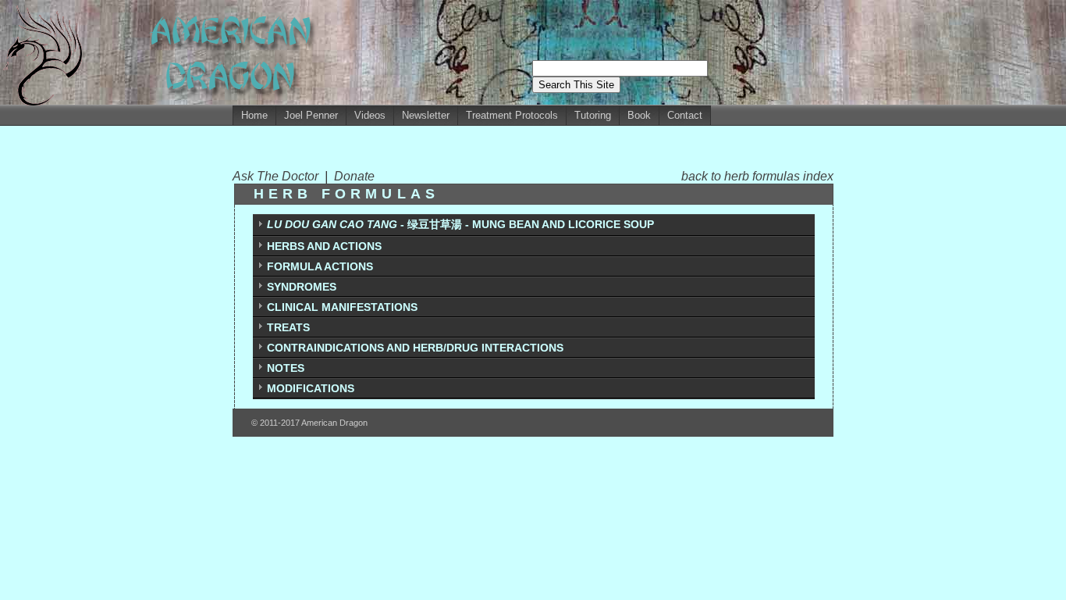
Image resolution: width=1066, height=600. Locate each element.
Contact (684, 115)
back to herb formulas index (757, 176)
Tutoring (592, 115)
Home (254, 115)
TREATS (288, 327)
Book (639, 115)
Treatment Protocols (512, 115)
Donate (354, 176)
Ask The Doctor (279, 176)
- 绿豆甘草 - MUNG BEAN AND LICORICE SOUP (460, 224)
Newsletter (425, 115)
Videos (370, 115)
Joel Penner (311, 115)
